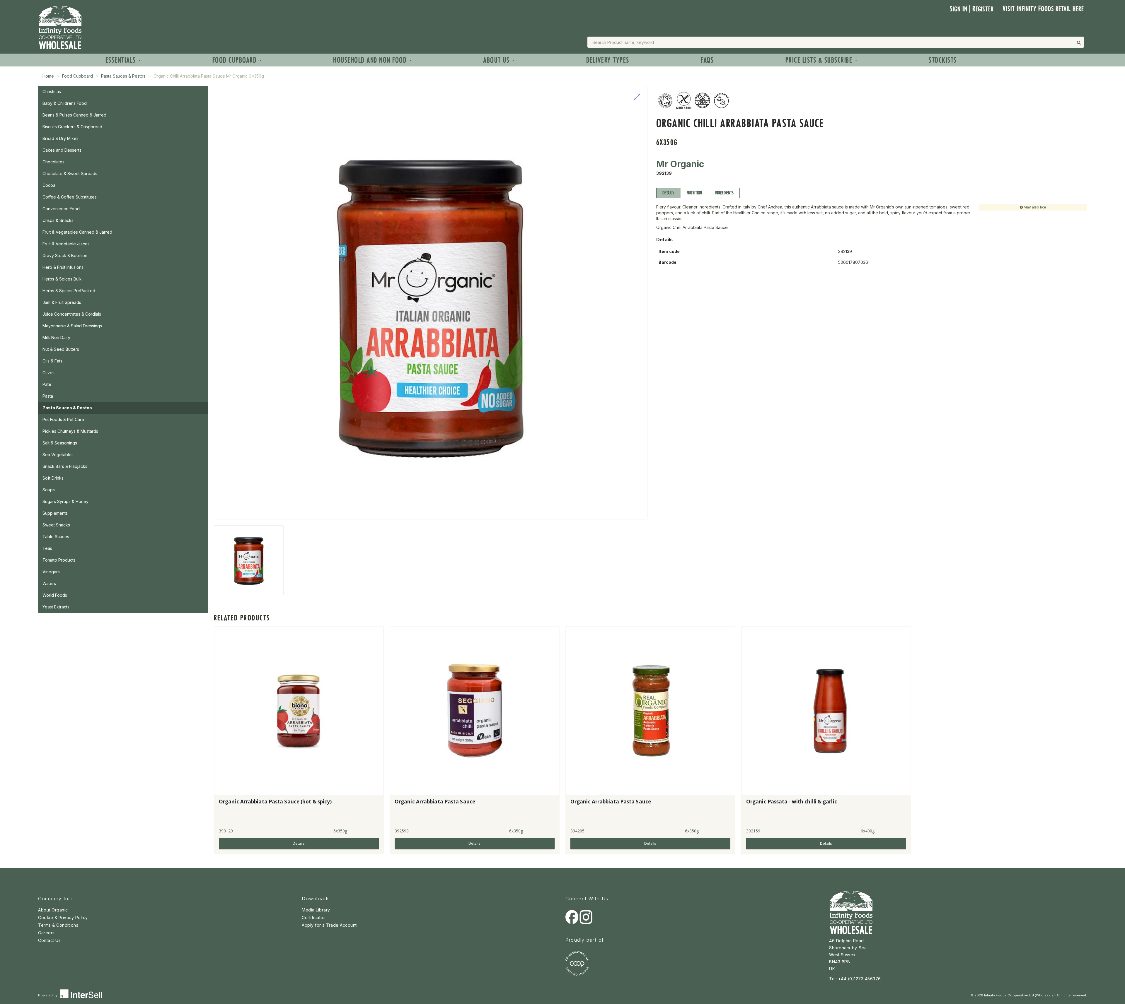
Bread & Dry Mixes (60, 138)
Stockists (943, 60)
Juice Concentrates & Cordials (71, 314)
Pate (46, 384)
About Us (497, 60)
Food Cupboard (235, 60)
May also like (1034, 207)
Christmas (51, 91)
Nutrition (694, 193)
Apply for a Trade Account (329, 925)
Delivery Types (607, 60)
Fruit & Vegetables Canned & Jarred (77, 232)
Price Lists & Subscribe (819, 60)
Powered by (48, 995)
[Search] (1078, 42)
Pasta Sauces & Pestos (123, 75)
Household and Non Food (371, 60)
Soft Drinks (53, 478)
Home (48, 75)
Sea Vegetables (58, 454)
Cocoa (48, 185)
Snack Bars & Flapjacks (64, 466)
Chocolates (53, 161)
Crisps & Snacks (58, 220)
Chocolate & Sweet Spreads (69, 173)
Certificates (313, 917)
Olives (48, 372)
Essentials (121, 60)
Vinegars (51, 571)
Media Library (316, 909)
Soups (48, 489)
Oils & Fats (52, 360)
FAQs (707, 60)
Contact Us (49, 940)
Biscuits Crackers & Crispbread (72, 126)
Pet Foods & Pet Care (63, 419)
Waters (49, 583)
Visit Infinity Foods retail (1043, 8)
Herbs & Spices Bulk (62, 278)
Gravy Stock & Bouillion (64, 255)
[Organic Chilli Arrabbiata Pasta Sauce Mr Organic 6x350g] (249, 560)
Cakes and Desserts (61, 150)
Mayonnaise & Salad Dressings (72, 325)
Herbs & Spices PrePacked (68, 290)
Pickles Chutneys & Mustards (70, 431)
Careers (46, 932)
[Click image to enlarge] (430, 302)
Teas (47, 548)
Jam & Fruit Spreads (61, 302)
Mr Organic (680, 164)
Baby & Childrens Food (64, 103)
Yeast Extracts (55, 606)
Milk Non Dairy (56, 337)
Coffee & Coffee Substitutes (69, 196)
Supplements (55, 513)
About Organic (53, 909)
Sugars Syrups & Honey (65, 501)
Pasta (47, 396)
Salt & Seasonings (59, 442)
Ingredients (724, 193)
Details (668, 193)
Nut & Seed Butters (60, 349)
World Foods (54, 595)
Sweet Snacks (56, 524)
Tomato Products (59, 559)
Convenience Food (61, 208)
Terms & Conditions (58, 925)
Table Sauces (55, 536)
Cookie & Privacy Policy (63, 917)
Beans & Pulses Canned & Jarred (74, 114)
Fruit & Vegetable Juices (66, 243)
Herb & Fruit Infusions (62, 267)
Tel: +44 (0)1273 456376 (855, 978)
